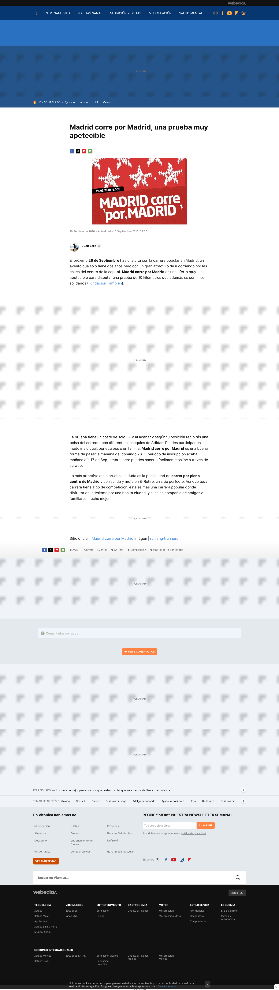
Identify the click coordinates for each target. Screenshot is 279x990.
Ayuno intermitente (173, 801)
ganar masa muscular (120, 851)
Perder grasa (42, 851)
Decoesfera (197, 915)
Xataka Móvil (41, 915)
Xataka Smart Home (46, 926)
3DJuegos (71, 910)
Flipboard (236, 13)
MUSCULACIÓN (160, 13)
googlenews (243, 13)
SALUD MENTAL (191, 13)
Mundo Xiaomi (42, 931)
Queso (107, 102)
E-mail (90, 151)
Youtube (229, 13)
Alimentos (40, 833)
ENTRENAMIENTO (57, 13)
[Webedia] (237, 3)
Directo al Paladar (138, 910)
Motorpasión (166, 910)
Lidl (96, 102)
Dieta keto (208, 801)
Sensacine (103, 910)
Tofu (194, 801)
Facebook (222, 13)
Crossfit (81, 801)
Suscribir (206, 825)
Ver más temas (46, 861)
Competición (138, 549)
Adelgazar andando (144, 801)
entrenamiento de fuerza (82, 842)
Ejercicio (70, 102)
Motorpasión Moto (170, 915)
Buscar (238, 877)
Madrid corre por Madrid (112, 538)
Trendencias (197, 910)
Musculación (42, 826)
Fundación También (105, 283)
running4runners (164, 538)
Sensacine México (107, 955)
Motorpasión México (166, 957)
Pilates (95, 801)
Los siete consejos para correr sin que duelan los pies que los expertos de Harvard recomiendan (113, 790)
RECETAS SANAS (89, 13)
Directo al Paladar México (138, 957)
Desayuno (40, 840)
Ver (141, 651)
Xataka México (42, 955)
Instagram (215, 13)
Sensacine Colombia (103, 962)
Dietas (75, 833)
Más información (167, 986)
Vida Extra (71, 915)
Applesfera (40, 921)
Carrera (89, 549)
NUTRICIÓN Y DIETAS (125, 13)
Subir (234, 892)
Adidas (84, 102)
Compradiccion (198, 921)
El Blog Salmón (229, 910)
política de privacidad (193, 833)
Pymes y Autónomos (228, 917)
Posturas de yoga (116, 801)
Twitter (78, 151)
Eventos (102, 549)
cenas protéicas (81, 851)
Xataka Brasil (41, 960)
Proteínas (113, 826)
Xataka (38, 910)
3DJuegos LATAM (76, 955)
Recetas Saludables (119, 833)
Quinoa (65, 801)
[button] (91, 245)
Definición (113, 840)
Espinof (101, 915)
